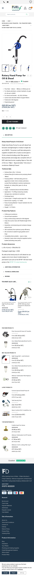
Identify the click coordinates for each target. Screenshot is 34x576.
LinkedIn (10, 128)
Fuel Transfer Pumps (6, 302)
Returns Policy (6, 529)
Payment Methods (7, 505)
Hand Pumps (14, 302)
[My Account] (25, 8)
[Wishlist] (30, 2)
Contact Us (5, 524)
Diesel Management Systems (10, 550)
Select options (25, 297)
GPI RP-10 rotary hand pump (18, 262)
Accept (5, 573)
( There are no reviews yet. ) (17, 83)
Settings (22, 573)
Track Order (5, 503)
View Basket (5, 512)
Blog (3, 541)
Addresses (5, 507)
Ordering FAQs (6, 533)
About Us (4, 520)
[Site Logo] (17, 8)
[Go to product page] (9, 293)
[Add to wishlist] (13, 297)
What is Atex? (5, 552)
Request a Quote (6, 510)
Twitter (6, 128)
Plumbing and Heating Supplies (10, 548)
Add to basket (13, 121)
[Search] (26, 14)
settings (20, 569)
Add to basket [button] (9, 297)
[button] (3, 8)
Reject (13, 573)
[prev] (28, 75)
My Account (5, 501)
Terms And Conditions (8, 522)
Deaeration (5, 543)
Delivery (4, 526)
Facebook (3, 128)
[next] (30, 75)
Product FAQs (5, 554)
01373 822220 (8, 486)
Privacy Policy (5, 531)
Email (13, 128)
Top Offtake (5, 546)
